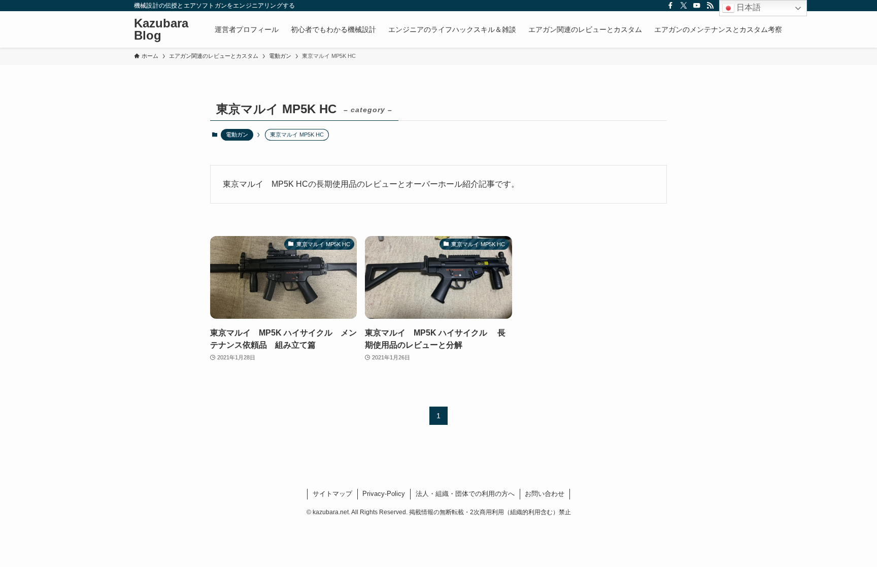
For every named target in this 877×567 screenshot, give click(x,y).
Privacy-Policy (383, 493)
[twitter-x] (683, 5)
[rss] (710, 5)
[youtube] (696, 5)
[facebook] (670, 5)
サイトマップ (332, 493)
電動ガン (237, 134)
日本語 (747, 7)
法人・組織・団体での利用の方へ (465, 493)
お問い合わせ (544, 493)
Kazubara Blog (161, 29)
